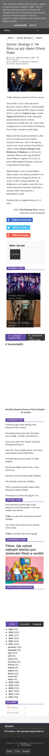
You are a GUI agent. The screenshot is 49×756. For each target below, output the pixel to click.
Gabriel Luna (29, 113)
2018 (11, 688)
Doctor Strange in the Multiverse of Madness (22, 62)
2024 (11, 635)
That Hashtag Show (28, 210)
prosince (12, 647)
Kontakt (26, 751)
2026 (11, 629)
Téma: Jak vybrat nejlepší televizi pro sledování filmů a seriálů (24, 549)
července (12, 662)
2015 (11, 697)
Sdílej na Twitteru (20, 227)
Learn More (20, 25)
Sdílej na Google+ (20, 235)
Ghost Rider (11, 64)
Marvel (18, 64)
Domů (9, 751)
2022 (11, 641)
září (10, 656)
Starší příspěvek (38, 409)
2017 (11, 691)
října (10, 653)
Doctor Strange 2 (13, 59)
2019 (11, 685)
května (11, 667)
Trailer (8, 516)
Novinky (25, 64)
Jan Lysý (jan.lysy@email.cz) (30, 731)
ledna (11, 679)
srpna (11, 659)
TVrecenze (23, 743)
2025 (11, 632)
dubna (11, 670)
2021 (11, 644)
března (11, 673)
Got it (33, 25)
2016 (11, 694)
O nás (17, 751)
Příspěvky (14, 707)
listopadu (12, 650)
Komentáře (14, 712)
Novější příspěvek (13, 409)
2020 (11, 682)
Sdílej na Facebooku (21, 220)
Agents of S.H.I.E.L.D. (17, 116)
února (11, 676)
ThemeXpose (26, 745)
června (11, 664)
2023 (11, 638)
